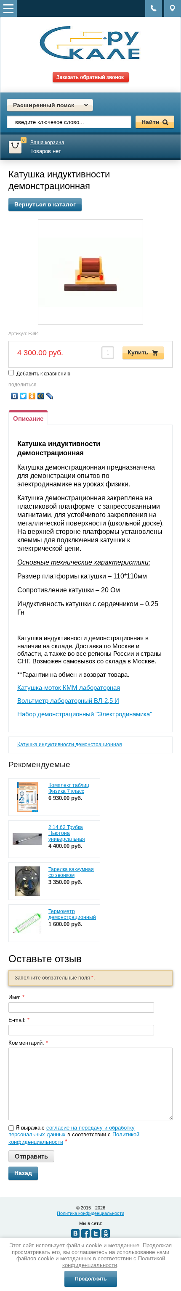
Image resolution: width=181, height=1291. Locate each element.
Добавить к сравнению (42, 374)
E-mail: (18, 1020)
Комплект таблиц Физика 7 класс (68, 788)
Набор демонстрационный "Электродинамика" (84, 714)
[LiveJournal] (49, 396)
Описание (28, 418)
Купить (138, 352)
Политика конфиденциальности (90, 1213)
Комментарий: (28, 1043)
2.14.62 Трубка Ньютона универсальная (66, 833)
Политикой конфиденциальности (113, 1261)
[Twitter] (23, 396)
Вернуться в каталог (45, 204)
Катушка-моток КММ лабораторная (68, 687)
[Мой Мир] (41, 396)
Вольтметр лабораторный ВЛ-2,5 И (68, 700)
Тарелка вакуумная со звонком (71, 872)
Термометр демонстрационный (72, 914)
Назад (23, 1173)
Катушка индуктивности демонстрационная (69, 744)
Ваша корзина (47, 142)
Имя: (16, 997)
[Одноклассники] (32, 396)
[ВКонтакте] (14, 396)
